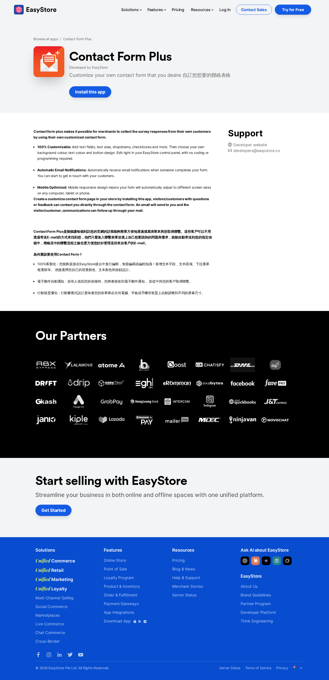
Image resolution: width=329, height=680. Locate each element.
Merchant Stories (187, 586)
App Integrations (119, 612)
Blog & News (183, 569)
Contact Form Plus (77, 39)
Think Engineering (257, 621)
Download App (118, 621)
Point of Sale (115, 569)
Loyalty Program (119, 577)
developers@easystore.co (256, 150)
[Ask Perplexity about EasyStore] (276, 560)
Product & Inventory (122, 586)
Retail (49, 570)
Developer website (250, 144)
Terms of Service (258, 668)
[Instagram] (49, 655)
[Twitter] (70, 655)
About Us (249, 586)
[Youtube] (81, 655)
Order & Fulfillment (120, 595)
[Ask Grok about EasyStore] (287, 560)
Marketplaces (47, 615)
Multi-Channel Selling (54, 597)
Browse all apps (45, 39)
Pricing (178, 9)
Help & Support (186, 577)
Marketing (54, 579)
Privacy (282, 668)
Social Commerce (51, 606)
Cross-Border (47, 641)
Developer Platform (258, 612)
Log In (225, 9)
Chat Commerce (50, 632)
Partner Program (256, 603)
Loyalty (51, 588)
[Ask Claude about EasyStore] (255, 560)
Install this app (90, 91)
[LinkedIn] (59, 655)
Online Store (115, 560)
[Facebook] (38, 655)
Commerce (55, 560)
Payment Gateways (121, 603)
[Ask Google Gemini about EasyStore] (266, 560)
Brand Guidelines (256, 595)
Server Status (184, 595)
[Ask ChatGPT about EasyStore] (245, 560)
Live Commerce (49, 623)
